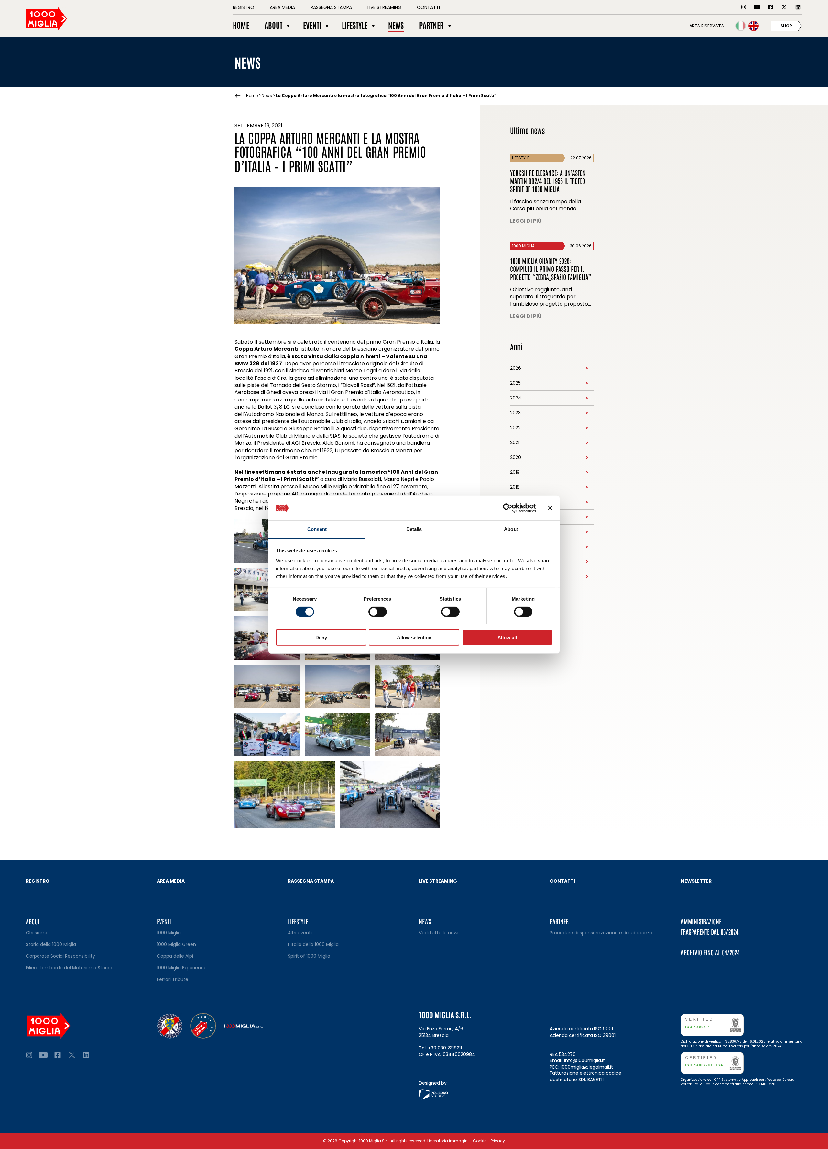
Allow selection (414, 637)
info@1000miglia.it (584, 1060)
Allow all (507, 637)
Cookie (479, 1141)
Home (252, 95)
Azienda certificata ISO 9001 (581, 1029)
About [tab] (511, 529)
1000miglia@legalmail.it (587, 1067)
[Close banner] (550, 508)
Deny (321, 637)
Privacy (498, 1141)
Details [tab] (414, 529)
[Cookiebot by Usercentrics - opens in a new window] (507, 508)
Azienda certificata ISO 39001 (583, 1035)
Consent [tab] (317, 529)
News (267, 95)
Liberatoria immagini (448, 1141)
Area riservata (706, 26)
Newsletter (696, 881)
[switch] (377, 611)
